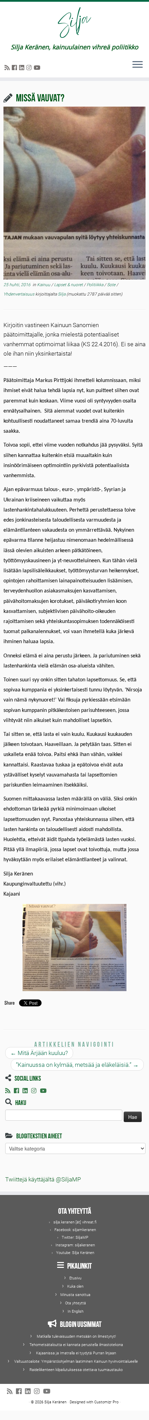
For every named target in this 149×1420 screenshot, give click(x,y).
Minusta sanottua (75, 1295)
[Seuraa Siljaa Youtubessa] (38, 67)
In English (76, 1311)
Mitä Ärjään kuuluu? (39, 1052)
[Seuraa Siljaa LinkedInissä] (22, 67)
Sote (111, 284)
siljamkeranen (84, 1230)
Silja (61, 294)
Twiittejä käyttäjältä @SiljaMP (43, 1179)
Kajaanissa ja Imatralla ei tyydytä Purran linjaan (76, 1353)
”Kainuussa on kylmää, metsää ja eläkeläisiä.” (77, 1064)
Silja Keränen (83, 1253)
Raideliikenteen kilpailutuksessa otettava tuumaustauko (76, 1370)
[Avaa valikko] (137, 65)
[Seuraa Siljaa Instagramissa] (30, 67)
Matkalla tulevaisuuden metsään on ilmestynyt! (76, 1336)
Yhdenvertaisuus (19, 294)
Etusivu (75, 1278)
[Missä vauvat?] (74, 193)
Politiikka (95, 284)
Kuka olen (75, 1286)
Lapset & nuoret (69, 284)
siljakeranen (85, 1245)
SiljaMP (82, 1237)
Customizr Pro (106, 1402)
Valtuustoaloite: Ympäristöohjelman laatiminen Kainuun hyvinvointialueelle (76, 1361)
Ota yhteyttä (75, 1303)
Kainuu (44, 284)
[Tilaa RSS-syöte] (8, 67)
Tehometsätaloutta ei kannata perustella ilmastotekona (76, 1345)
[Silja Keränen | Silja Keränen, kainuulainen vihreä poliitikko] (74, 22)
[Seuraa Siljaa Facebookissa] (15, 67)
